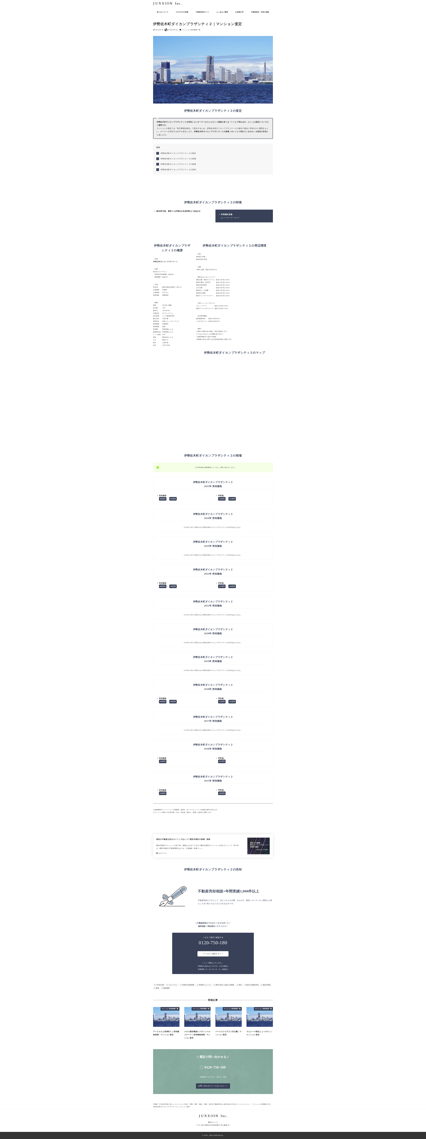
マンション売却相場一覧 (191, 30)
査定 (240, 985)
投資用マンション (204, 985)
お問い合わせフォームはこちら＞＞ (213, 1086)
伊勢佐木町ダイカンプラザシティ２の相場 (178, 164)
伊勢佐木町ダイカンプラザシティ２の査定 (178, 153)
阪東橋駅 (166, 988)
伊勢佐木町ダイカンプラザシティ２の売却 (178, 170)
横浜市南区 (267, 985)
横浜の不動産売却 (252, 985)
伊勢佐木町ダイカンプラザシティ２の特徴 (178, 159)
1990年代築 (159, 985)
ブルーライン (173, 985)
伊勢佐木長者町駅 (188, 985)
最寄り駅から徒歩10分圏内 (224, 985)
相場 (157, 988)
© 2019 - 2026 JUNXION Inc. (213, 1135)
